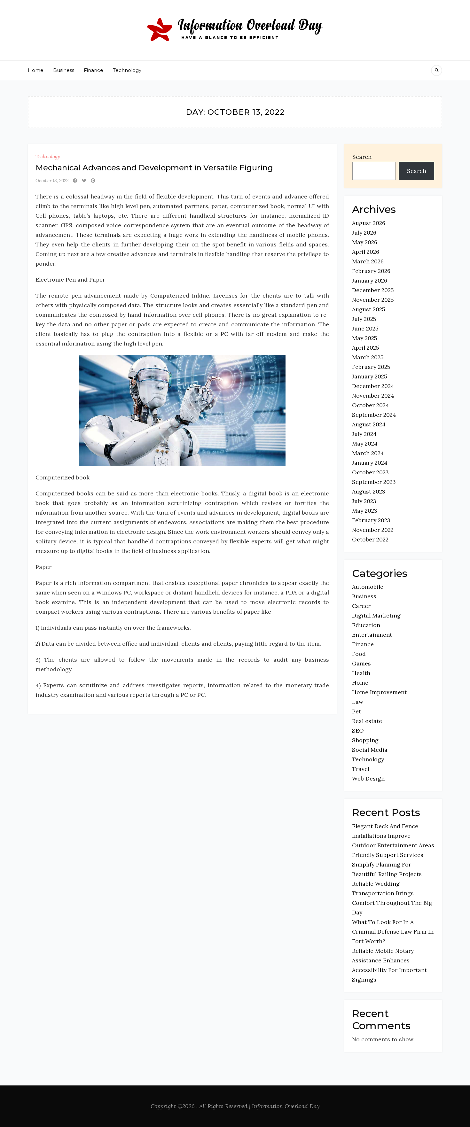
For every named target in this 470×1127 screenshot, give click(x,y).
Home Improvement (379, 692)
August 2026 (368, 223)
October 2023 (370, 472)
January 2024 (370, 462)
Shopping (365, 740)
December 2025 (373, 290)
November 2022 (373, 529)
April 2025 (365, 347)
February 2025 (371, 366)
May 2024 (365, 443)
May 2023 (364, 510)
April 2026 (365, 251)
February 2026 (371, 271)
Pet (356, 711)
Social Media (370, 749)
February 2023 (371, 520)
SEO (358, 730)
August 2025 (368, 309)
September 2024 (374, 414)
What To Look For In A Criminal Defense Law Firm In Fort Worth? (393, 931)
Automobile (367, 586)
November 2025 (373, 299)
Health (361, 673)
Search (362, 156)
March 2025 (368, 357)
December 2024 (373, 386)
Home (35, 70)
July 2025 (364, 319)
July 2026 (364, 232)
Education (366, 625)
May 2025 (364, 338)
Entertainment (372, 634)
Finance (93, 70)
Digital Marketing (376, 615)
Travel (360, 769)
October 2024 (370, 405)
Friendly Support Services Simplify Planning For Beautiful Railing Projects (387, 864)
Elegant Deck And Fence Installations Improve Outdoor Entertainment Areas (393, 835)
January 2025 (369, 376)
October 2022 (370, 539)
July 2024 (364, 434)
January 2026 (369, 280)
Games (361, 663)
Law (357, 701)
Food (359, 653)
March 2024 (368, 453)
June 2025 (365, 328)
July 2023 (364, 501)
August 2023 (368, 491)
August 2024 (369, 424)
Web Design (368, 778)
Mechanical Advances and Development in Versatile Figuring (154, 167)
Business (63, 70)
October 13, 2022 (51, 180)
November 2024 (373, 395)
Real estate (367, 721)
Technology (127, 70)
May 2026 (364, 242)
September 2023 (374, 482)
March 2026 (368, 261)
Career (361, 606)
